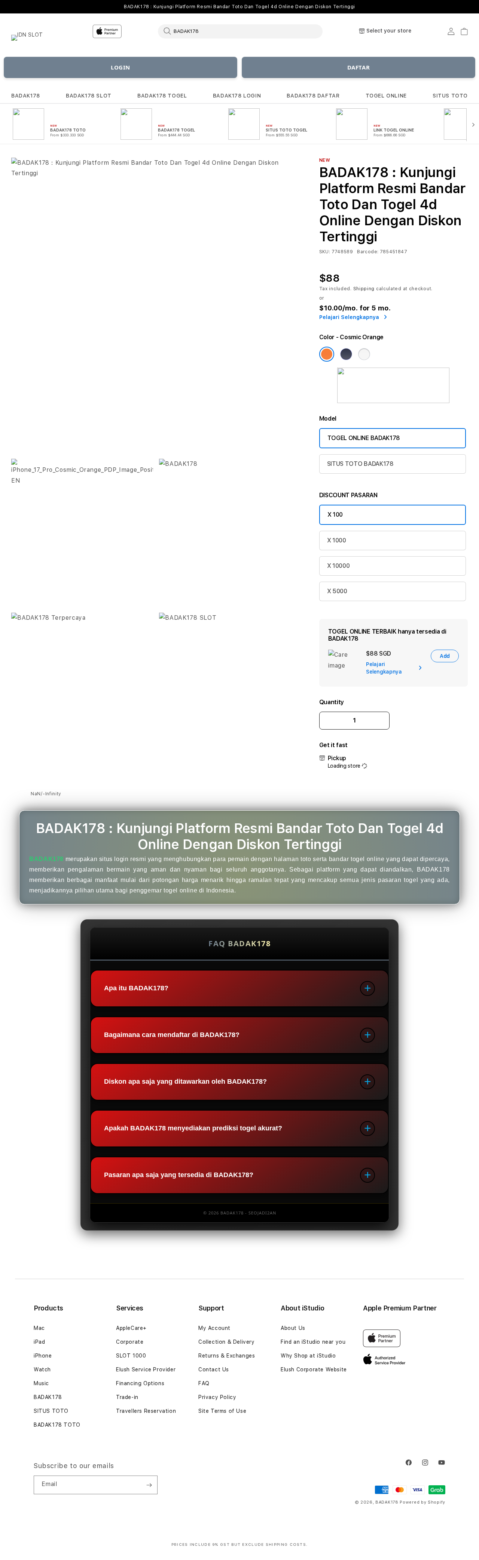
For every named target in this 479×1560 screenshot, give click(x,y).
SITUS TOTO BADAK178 (360, 463)
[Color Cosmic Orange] (326, 354)
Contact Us (213, 1369)
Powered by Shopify (422, 1502)
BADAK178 (25, 96)
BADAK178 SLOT (89, 96)
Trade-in (127, 1397)
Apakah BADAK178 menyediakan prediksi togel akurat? (193, 1128)
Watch (42, 1369)
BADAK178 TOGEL (162, 96)
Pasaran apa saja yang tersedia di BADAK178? (178, 1175)
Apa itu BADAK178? (136, 988)
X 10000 (338, 565)
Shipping (364, 288)
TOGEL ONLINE (386, 96)
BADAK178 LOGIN (237, 96)
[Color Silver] (364, 354)
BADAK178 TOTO (57, 1425)
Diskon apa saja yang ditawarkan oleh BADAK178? (185, 1082)
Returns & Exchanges (226, 1356)
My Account (214, 1328)
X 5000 (337, 591)
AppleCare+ (131, 1328)
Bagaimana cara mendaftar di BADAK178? (172, 1035)
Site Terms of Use (222, 1411)
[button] (25, 96)
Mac (39, 1328)
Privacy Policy (217, 1397)
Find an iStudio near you (313, 1342)
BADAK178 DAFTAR (313, 96)
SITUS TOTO (450, 96)
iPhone (43, 1356)
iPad (39, 1342)
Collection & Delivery (226, 1342)
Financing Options (140, 1383)
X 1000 (336, 540)
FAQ (204, 1383)
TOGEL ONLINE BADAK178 (363, 438)
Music (41, 1383)
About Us (293, 1328)
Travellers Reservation (146, 1411)
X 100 (335, 514)
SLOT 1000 (131, 1356)
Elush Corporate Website (314, 1369)
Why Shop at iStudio (308, 1356)
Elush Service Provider (146, 1369)
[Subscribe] (149, 1485)
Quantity (331, 702)
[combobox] (240, 31)
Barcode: (367, 251)
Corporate (129, 1342)
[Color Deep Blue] (346, 354)
